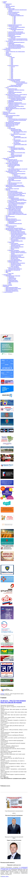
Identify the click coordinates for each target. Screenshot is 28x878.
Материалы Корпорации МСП (15, 260)
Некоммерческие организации (15, 24)
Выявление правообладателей (15, 102)
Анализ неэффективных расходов (15, 213)
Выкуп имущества (15, 247)
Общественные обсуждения (12, 124)
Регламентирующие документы (13, 123)
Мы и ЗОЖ (8, 271)
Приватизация (11, 35)
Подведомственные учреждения (13, 275)
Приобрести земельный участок (18, 99)
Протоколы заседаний (16, 264)
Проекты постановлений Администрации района (16, 155)
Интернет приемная (7, 285)
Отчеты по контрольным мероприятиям (21, 83)
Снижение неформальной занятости (16, 42)
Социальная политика (13, 281)
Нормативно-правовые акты (17, 15)
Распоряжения (11, 146)
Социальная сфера (7, 274)
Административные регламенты (18, 173)
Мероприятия (11, 222)
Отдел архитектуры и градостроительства (17, 118)
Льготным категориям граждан (15, 100)
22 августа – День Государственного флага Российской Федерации (13, 701)
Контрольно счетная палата (9, 113)
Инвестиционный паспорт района (13, 288)
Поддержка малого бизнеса (14, 36)
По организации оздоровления (15, 194)
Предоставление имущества (17, 246)
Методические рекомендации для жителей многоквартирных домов (17, 169)
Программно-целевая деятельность (13, 208)
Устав (9, 127)
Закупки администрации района (15, 160)
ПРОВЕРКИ (11, 101)
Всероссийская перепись (11, 225)
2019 (12, 70)
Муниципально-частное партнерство (16, 32)
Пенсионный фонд (12, 184)
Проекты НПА (11, 151)
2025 (15, 23)
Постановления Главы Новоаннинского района (16, 130)
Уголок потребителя (12, 13)
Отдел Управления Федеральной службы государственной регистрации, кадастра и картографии (17, 178)
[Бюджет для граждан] (7, 537)
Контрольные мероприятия (14, 79)
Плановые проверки (15, 80)
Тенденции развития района (14, 210)
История (8, 5)
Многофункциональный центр (15, 182)
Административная (12, 201)
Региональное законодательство (18, 232)
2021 (15, 19)
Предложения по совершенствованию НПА (17, 240)
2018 (12, 69)
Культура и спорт (12, 279)
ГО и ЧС (8, 215)
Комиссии (8, 189)
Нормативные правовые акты (15, 230)
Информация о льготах (16, 256)
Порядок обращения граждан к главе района (15, 108)
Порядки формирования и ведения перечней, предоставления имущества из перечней (18, 235)
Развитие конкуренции (13, 26)
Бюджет (10, 56)
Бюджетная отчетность (13, 65)
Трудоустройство (9, 41)
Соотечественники (12, 28)
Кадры (7, 87)
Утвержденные (17, 175)
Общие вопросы (14, 243)
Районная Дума (6, 111)
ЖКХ (7, 272)
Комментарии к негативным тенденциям (17, 214)
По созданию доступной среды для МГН (17, 200)
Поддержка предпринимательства (13, 48)
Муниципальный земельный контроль (14, 228)
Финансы (8, 55)
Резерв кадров (11, 93)
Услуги (9, 283)
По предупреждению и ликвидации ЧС (17, 193)
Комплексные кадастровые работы (16, 106)
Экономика (8, 7)
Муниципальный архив (11, 107)
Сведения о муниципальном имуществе (17, 96)
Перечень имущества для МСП (18, 251)
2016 (15, 16)
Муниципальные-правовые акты (13, 122)
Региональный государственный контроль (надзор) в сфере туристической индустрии (17, 39)
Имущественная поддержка (14, 95)
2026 (12, 64)
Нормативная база (12, 221)
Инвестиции (6, 286)
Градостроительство (10, 216)
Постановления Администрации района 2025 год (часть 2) (20, 141)
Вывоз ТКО (11, 273)
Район (4, 2)
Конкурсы (13, 37)
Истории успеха (14, 258)
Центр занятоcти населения (14, 180)
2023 (15, 21)
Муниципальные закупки (11, 159)
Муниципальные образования (17, 257)
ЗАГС (9, 181)
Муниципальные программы (14, 34)
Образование (11, 276)
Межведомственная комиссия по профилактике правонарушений (15, 206)
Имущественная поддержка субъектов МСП (15, 229)
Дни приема (8, 53)
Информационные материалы (15, 92)
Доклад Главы (11, 8)
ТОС (7, 217)
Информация (9, 3)
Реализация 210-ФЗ (12, 172)
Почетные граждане (10, 6)
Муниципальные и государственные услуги (15, 171)
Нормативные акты (12, 88)
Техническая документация (17, 254)
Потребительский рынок (13, 12)
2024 (15, 22)
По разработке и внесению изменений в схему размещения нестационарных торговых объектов (17, 203)
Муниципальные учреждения (12, 188)
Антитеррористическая (13, 197)
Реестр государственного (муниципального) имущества (15, 268)
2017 (12, 67)
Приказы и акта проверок (19, 81)
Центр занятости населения (14, 44)
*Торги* (10, 187)
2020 (15, 17)
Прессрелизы (11, 227)
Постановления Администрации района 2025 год (20, 137)
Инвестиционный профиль (12, 287)
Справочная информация (14, 164)
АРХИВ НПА (11, 157)
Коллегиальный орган (13, 261)
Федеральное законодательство (18, 231)
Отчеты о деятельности (16, 265)
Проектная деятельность (11, 218)
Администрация (6, 49)
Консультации (11, 166)
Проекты (10, 117)
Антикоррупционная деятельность (13, 220)
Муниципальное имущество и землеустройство (16, 94)
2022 (15, 20)
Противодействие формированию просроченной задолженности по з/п (16, 46)
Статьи (12, 167)
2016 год (13, 66)
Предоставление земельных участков (16, 98)
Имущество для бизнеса (13, 250)
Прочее (12, 249)
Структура (8, 50)
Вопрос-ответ (11, 242)
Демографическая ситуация (14, 209)
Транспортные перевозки (14, 14)
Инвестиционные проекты (12, 289)
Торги (9, 110)
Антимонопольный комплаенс (15, 223)
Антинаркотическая (12, 190)
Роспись (13, 57)
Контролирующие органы (14, 165)
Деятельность (6, 158)
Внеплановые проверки (16, 85)
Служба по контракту (8, 292)
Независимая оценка (13, 280)
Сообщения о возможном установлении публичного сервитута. (17, 104)
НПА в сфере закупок (13, 161)
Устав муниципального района (12, 115)
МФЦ (9, 282)
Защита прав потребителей (12, 163)
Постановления (9, 116)
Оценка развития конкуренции (18, 27)
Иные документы (15, 266)
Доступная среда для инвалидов (13, 269)
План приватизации (15, 259)
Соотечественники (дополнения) (15, 31)
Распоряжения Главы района (17, 148)
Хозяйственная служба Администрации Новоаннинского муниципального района (15, 186)
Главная (5, 1)
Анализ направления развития (15, 211)
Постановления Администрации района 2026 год (20, 144)
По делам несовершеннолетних (15, 192)
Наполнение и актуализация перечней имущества (17, 245)
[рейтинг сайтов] (4, 876)
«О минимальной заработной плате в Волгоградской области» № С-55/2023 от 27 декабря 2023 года (14, 868)
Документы (5, 114)
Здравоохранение (12, 278)
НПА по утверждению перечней (18, 238)
